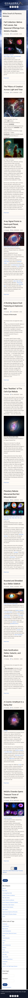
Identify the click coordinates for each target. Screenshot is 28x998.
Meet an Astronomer (6, 945)
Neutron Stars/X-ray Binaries (8, 900)
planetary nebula (19, 755)
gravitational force (14, 623)
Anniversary (4, 923)
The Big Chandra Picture (7, 959)
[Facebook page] (10, 7)
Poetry (3, 949)
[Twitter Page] (13, 7)
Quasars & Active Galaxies (7, 907)
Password (4, 978)
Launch (3, 940)
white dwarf (6, 261)
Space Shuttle (5, 956)
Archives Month (5, 926)
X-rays (19, 764)
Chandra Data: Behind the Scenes (9, 933)
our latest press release (16, 264)
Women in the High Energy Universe (9, 966)
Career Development (6, 931)
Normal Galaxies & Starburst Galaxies (10, 902)
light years (12, 758)
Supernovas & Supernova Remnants (9, 911)
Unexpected (4, 961)
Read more (6, 78)
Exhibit (3, 935)
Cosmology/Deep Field (7, 893)
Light (3, 942)
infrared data (19, 282)
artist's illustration (18, 634)
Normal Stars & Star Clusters (8, 904)
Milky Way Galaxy (6, 897)
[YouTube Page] (17, 7)
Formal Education (6, 938)
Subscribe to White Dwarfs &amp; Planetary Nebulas (13, 871)
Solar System (5, 909)
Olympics (4, 947)
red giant (16, 552)
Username (4, 973)
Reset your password (6, 987)
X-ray (18, 266)
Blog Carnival (5, 928)
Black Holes (4, 890)
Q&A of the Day (5, 952)
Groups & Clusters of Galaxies (8, 895)
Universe (4, 963)
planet (6, 259)
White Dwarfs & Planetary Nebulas (9, 914)
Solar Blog (4, 954)
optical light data (17, 281)
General (4, 888)
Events (3, 916)
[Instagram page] (15, 7)
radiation (14, 621)
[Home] (14, 2)
